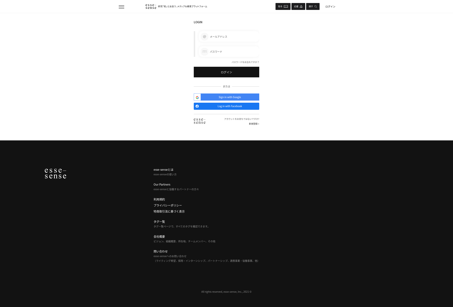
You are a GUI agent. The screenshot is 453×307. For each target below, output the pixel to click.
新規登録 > (254, 123)
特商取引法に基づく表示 (169, 211)
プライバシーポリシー (168, 205)
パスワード (216, 51)
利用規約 (159, 199)
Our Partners (162, 184)
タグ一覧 (159, 221)
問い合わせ (161, 251)
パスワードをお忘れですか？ (245, 62)
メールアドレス (218, 36)
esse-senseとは (163, 169)
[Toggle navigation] (121, 6)
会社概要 (159, 236)
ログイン (330, 6)
